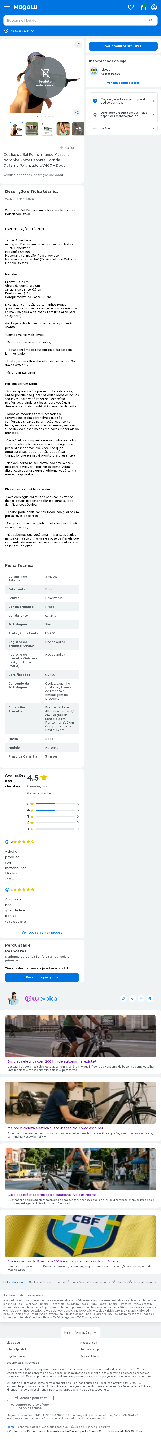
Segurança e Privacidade (23, 1362)
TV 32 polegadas (88, 1317)
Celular (53, 1310)
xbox (103, 1304)
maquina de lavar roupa (47, 1314)
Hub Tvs (133, 1300)
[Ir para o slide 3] (45, 116)
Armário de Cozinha (27, 1317)
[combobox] (80, 20)
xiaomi (151, 1307)
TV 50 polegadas (63, 1317)
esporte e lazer (28, 1427)
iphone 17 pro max (44, 1307)
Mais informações (77, 1332)
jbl (140, 1310)
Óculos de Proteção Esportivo (90, 1427)
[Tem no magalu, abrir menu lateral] (7, 6)
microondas (11, 1307)
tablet (99, 1310)
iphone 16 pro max (52, 1304)
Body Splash (128, 1310)
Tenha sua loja (90, 1349)
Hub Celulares (94, 1300)
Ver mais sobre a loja (123, 82)
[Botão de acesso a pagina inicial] (68, 7)
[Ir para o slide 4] (49, 116)
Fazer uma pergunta (42, 977)
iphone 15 (147, 1300)
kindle (26, 1307)
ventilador (12, 1310)
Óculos (71, 1282)
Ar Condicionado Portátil (76, 1310)
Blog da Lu (13, 1342)
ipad (88, 1314)
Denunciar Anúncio (103, 128)
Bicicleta (112, 1310)
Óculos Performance (143, 1282)
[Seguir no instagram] (141, 998)
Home (11, 1427)
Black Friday (11, 1300)
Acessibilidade (89, 1356)
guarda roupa (103, 1314)
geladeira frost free (127, 1314)
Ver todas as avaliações (42, 932)
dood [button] (26, 175)
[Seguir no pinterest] (149, 998)
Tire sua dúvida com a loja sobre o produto (37, 968)
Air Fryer (31, 1304)
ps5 (21, 1304)
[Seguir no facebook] (132, 998)
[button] (150, 20)
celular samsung (97, 1307)
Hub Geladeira (115, 1300)
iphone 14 (9, 1304)
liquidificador (74, 1314)
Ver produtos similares (123, 46)
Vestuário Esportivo (55, 1427)
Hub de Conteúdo (71, 1300)
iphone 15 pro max (71, 1307)
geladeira (72, 1304)
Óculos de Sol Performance (47, 1282)
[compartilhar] (76, 112)
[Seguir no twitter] (123, 998)
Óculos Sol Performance (95, 1282)
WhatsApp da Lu (17, 1349)
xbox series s (135, 1307)
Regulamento (16, 1356)
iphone (113, 1304)
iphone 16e (117, 1307)
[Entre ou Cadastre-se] (154, 7)
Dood (49, 739)
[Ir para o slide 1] (37, 116)
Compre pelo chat (33, 1398)
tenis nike (22, 1314)
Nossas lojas (88, 1342)
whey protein (143, 1304)
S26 (54, 1300)
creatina (126, 1304)
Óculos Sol (120, 1282)
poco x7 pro (89, 1304)
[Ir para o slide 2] (41, 116)
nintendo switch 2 (34, 1310)
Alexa (46, 1317)
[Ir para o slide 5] (52, 116)
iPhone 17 (27, 1300)
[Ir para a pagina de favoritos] (130, 7)
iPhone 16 (42, 1300)
